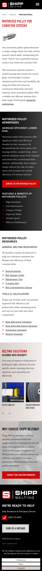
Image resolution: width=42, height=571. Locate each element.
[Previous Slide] (3, 414)
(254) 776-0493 (14, 517)
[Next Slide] (9, 414)
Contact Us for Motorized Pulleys (21, 183)
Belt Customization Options (18, 287)
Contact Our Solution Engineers (21, 475)
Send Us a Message (15, 528)
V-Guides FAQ (12, 283)
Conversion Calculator (16, 330)
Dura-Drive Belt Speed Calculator (21, 325)
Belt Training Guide (14, 275)
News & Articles (13, 271)
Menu (37, 4)
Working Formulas (14, 334)
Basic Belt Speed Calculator (18, 321)
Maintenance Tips (14, 279)
